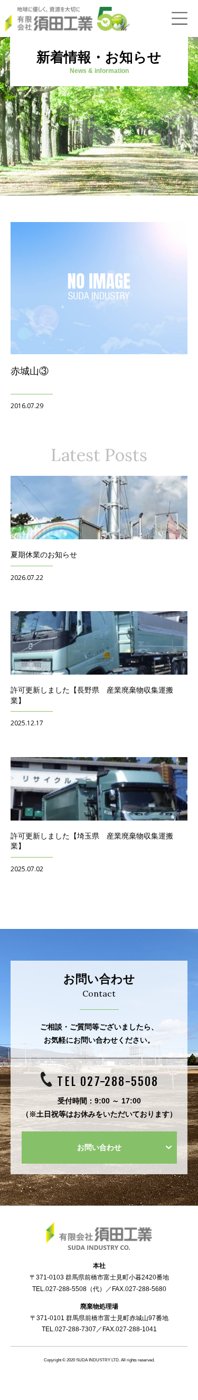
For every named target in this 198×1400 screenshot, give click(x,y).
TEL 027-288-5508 (107, 1081)
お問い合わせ (99, 1147)
